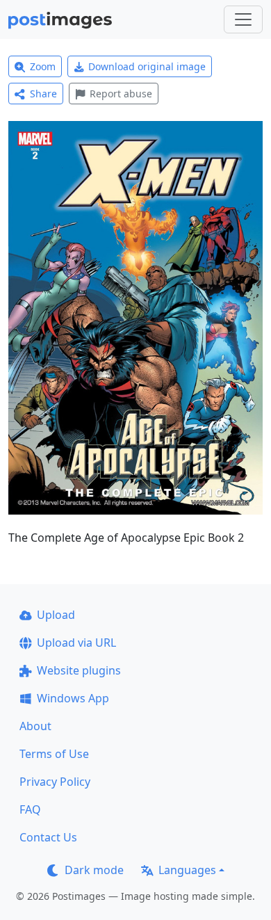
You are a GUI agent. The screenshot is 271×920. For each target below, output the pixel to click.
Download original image (147, 66)
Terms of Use (54, 753)
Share (43, 93)
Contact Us (48, 837)
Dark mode (94, 870)
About (35, 726)
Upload (56, 614)
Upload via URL (76, 642)
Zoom (43, 66)
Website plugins (79, 670)
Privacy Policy (54, 781)
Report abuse (121, 93)
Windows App (73, 698)
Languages (187, 870)
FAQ (30, 809)
